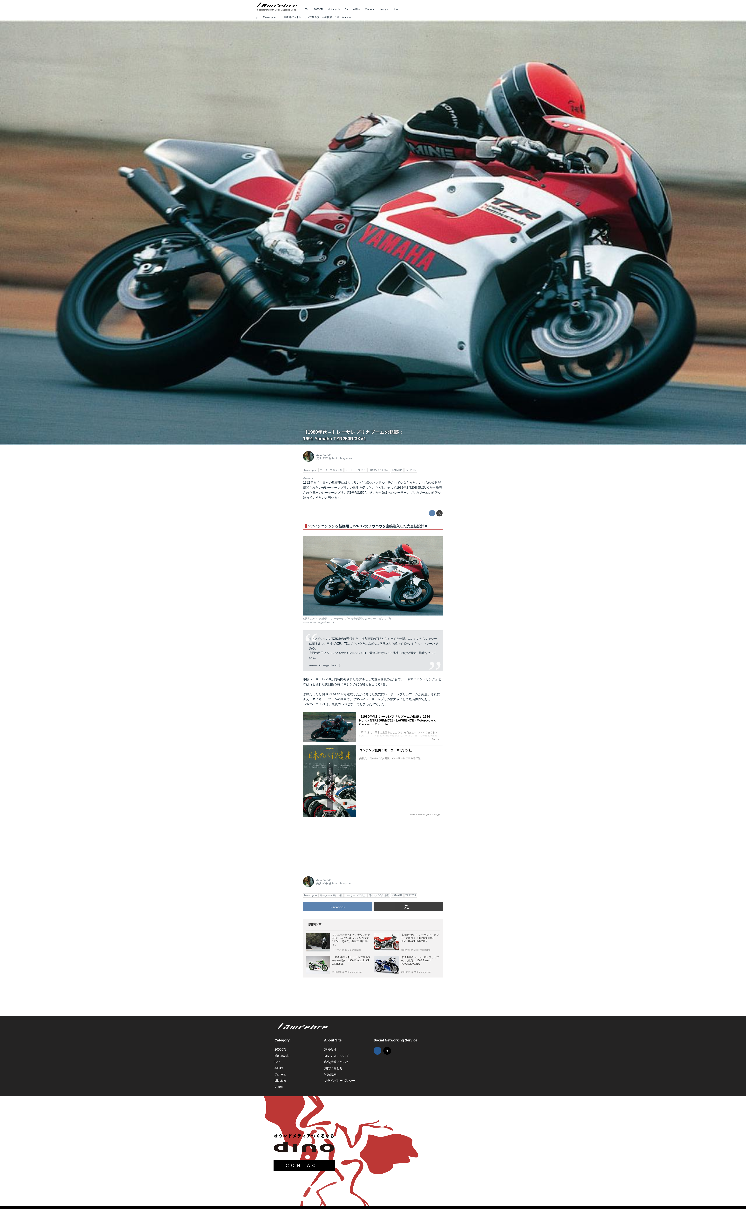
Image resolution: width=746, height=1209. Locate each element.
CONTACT (304, 1165)
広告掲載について (336, 1062)
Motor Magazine (342, 458)
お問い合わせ (333, 1068)
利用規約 (330, 1074)
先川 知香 (322, 458)
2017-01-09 (323, 454)
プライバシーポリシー (339, 1080)
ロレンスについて (336, 1055)
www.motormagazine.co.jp (319, 622)
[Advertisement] (332, 844)
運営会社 (330, 1049)
